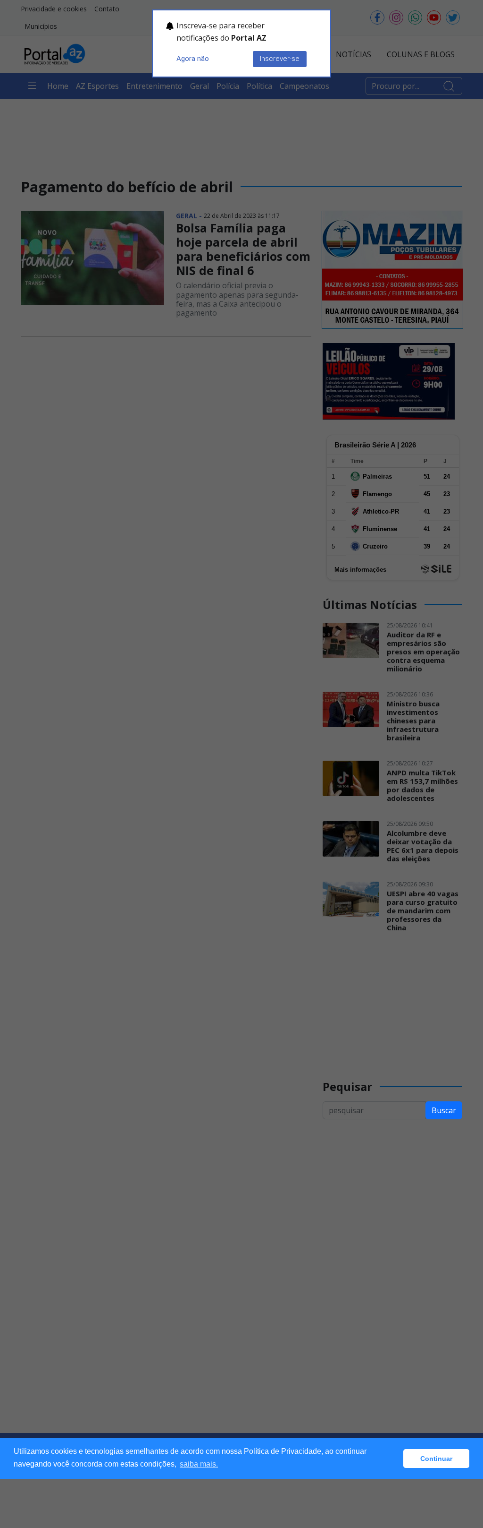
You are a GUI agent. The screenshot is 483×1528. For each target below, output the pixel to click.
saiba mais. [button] (199, 1464)
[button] (393, 1458)
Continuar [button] (436, 1458)
